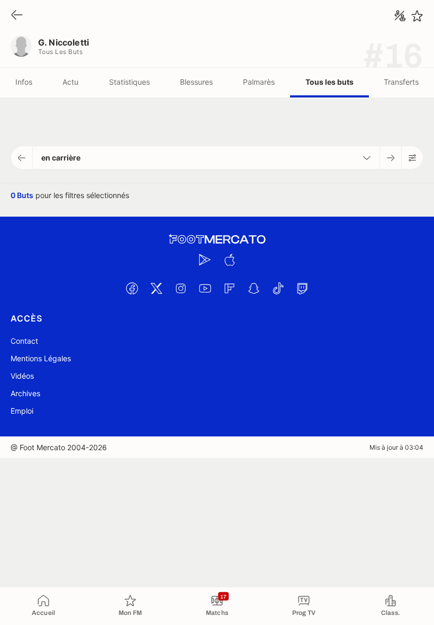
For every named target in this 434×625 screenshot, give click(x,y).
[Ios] (229, 259)
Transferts (401, 81)
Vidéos (22, 375)
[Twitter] (156, 288)
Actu (70, 81)
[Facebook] (132, 288)
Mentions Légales (41, 358)
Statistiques (129, 81)
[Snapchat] (253, 288)
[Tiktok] (278, 288)
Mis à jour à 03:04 (396, 447)
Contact (24, 340)
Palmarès (259, 81)
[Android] (205, 259)
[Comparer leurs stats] (400, 16)
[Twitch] (302, 288)
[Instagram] (180, 288)
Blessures (196, 81)
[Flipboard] (229, 288)
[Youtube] (205, 288)
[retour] (17, 15)
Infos (23, 81)
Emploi (22, 410)
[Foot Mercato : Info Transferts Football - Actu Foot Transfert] (217, 239)
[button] (22, 157)
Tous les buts (329, 81)
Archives (25, 393)
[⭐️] (417, 16)
